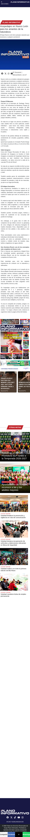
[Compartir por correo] (12, 73)
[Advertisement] (15, 407)
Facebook (11, 834)
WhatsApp (26, 834)
